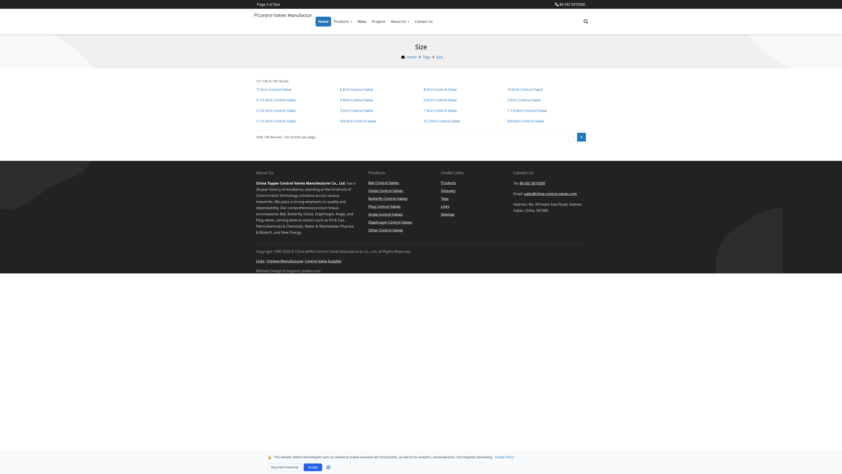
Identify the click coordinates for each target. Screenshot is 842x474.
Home (323, 21)
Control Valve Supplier (323, 261)
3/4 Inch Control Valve (525, 121)
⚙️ (328, 467)
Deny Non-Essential (284, 467)
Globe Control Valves (385, 190)
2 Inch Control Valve (524, 100)
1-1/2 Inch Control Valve (276, 121)
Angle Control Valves (385, 214)
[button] (352, 22)
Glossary (448, 190)
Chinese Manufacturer (284, 261)
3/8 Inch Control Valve (358, 121)
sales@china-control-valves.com (550, 193)
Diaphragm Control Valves (390, 222)
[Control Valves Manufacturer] (283, 21)
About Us (398, 21)
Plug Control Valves (384, 206)
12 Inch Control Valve (273, 89)
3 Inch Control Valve (356, 110)
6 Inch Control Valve (356, 89)
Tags (426, 57)
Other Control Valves (385, 230)
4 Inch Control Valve (356, 100)
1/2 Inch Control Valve (442, 121)
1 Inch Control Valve (440, 110)
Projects (378, 21)
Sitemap (448, 214)
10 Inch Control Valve (524, 89)
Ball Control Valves (383, 182)
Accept (313, 467)
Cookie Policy (504, 457)
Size (439, 57)
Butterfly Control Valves (388, 198)
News (362, 21)
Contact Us (424, 21)
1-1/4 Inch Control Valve (527, 110)
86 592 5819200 (572, 4)
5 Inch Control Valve (440, 100)
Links (445, 206)
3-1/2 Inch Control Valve (276, 100)
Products (341, 21)
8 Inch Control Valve (440, 89)
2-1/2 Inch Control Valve (276, 110)
